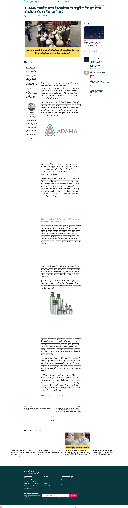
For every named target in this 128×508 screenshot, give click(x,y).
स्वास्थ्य (85, 40)
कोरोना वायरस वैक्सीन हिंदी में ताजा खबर (61, 395)
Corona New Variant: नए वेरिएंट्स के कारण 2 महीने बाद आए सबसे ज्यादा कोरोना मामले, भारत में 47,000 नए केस (23, 452)
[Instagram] (31, 137)
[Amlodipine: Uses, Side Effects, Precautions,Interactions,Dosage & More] (86, 73)
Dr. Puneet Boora (95, 95)
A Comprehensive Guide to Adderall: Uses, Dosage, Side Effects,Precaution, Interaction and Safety (96, 92)
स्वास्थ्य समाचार (26, 5)
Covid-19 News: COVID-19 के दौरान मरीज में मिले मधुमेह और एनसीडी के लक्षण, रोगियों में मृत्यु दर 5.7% (50, 452)
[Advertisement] (61, 70)
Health (91, 57)
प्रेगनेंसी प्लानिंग (28, 75)
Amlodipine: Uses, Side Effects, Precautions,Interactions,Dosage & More (98, 74)
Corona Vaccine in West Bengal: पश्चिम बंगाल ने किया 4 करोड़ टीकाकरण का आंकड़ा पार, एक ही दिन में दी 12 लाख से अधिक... (104, 452)
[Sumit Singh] (25, 16)
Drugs (91, 71)
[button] (100, 2)
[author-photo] (91, 68)
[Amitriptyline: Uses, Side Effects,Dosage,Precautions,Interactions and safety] (86, 82)
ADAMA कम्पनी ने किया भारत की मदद (50, 395)
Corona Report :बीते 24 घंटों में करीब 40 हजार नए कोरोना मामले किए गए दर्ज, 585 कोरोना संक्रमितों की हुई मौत (31, 70)
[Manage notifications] (1, 507)
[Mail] (61, 483)
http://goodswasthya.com (31, 114)
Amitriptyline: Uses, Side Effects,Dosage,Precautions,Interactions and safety (99, 83)
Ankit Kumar (33, 65)
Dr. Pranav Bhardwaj (95, 85)
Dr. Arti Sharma (33, 75)
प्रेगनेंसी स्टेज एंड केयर (29, 88)
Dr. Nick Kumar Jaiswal (96, 76)
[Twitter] (33, 137)
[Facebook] (29, 137)
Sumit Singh (30, 15)
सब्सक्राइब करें (72, 495)
